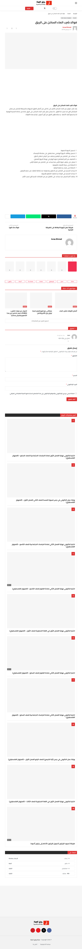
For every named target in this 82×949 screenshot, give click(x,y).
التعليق (74, 356)
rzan (68, 335)
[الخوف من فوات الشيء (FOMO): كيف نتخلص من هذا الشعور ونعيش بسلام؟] (16, 300)
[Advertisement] (41, 86)
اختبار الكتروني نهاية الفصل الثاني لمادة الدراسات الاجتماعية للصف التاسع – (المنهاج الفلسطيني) (43, 545)
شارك (28, 8)
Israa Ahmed (67, 27)
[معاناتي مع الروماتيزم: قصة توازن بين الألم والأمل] (41, 300)
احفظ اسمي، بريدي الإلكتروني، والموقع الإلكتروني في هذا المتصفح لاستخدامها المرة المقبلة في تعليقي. (42, 393)
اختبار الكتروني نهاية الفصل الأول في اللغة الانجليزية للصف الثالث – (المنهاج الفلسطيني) (42, 801)
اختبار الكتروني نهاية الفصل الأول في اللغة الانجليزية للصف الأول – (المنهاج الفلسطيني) (42, 630)
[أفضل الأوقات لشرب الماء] (66, 300)
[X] (45, 8)
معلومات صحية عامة (66, 18)
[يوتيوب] (41, 8)
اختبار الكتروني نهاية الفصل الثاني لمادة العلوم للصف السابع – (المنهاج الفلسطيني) (43, 673)
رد (68, 341)
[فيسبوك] (48, 8)
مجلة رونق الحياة (35, 939)
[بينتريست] (37, 8)
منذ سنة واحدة (61, 335)
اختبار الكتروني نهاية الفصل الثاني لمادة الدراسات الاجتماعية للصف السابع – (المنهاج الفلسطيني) (43, 716)
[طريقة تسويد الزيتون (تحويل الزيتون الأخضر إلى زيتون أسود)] (41, 824)
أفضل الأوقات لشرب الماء (68, 310)
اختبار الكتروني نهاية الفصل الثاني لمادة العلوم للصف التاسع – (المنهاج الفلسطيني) (43, 588)
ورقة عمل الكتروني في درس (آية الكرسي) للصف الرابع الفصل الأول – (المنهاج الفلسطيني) (41, 759)
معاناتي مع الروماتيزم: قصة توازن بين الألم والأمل (42, 312)
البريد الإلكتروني (71, 384)
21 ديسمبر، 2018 (66, 29)
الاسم (74, 375)
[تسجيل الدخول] (6, 3)
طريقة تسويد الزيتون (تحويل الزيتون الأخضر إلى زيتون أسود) (53, 843)
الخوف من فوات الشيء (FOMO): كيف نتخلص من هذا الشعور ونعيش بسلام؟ (17, 313)
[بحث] (10, 3)
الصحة (74, 18)
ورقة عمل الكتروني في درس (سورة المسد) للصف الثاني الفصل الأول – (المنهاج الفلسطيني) (45, 501)
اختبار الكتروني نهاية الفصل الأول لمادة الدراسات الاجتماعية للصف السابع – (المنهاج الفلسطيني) (43, 457)
